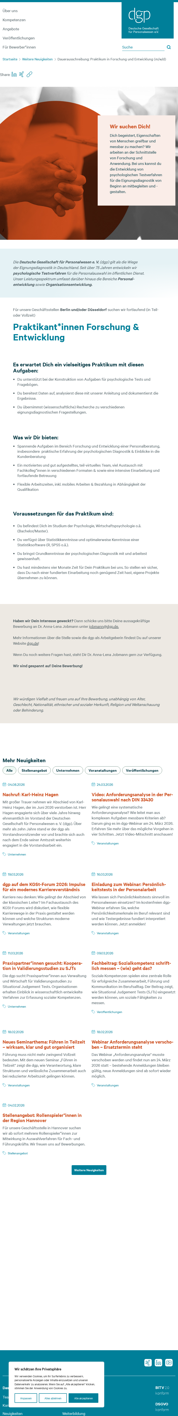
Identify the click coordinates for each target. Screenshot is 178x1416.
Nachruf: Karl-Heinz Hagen (30, 794)
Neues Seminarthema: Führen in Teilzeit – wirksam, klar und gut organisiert (44, 1044)
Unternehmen (17, 854)
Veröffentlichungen (19, 37)
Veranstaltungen (108, 843)
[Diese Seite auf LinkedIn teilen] (14, 74)
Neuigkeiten (13, 1413)
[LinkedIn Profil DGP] (157, 1362)
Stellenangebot (18, 1153)
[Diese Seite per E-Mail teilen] (29, 74)
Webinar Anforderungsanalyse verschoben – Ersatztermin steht (132, 1044)
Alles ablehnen (52, 1398)
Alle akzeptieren (83, 1398)
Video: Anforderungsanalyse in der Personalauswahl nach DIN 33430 (132, 796)
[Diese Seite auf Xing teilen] (22, 74)
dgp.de (32, 643)
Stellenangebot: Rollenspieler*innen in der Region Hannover (42, 1117)
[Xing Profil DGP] (147, 1362)
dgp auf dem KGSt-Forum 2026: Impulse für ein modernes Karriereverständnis (44, 886)
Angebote (11, 28)
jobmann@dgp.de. (104, 626)
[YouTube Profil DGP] (167, 1362)
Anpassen (26, 1398)
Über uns (10, 10)
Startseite (10, 58)
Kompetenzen (14, 19)
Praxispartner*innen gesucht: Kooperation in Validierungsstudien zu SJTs (42, 965)
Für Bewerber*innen (19, 46)
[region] (56, 1384)
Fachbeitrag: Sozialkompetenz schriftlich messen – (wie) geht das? (131, 965)
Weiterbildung (73, 1413)
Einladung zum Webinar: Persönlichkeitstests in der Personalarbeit (129, 886)
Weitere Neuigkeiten (37, 58)
